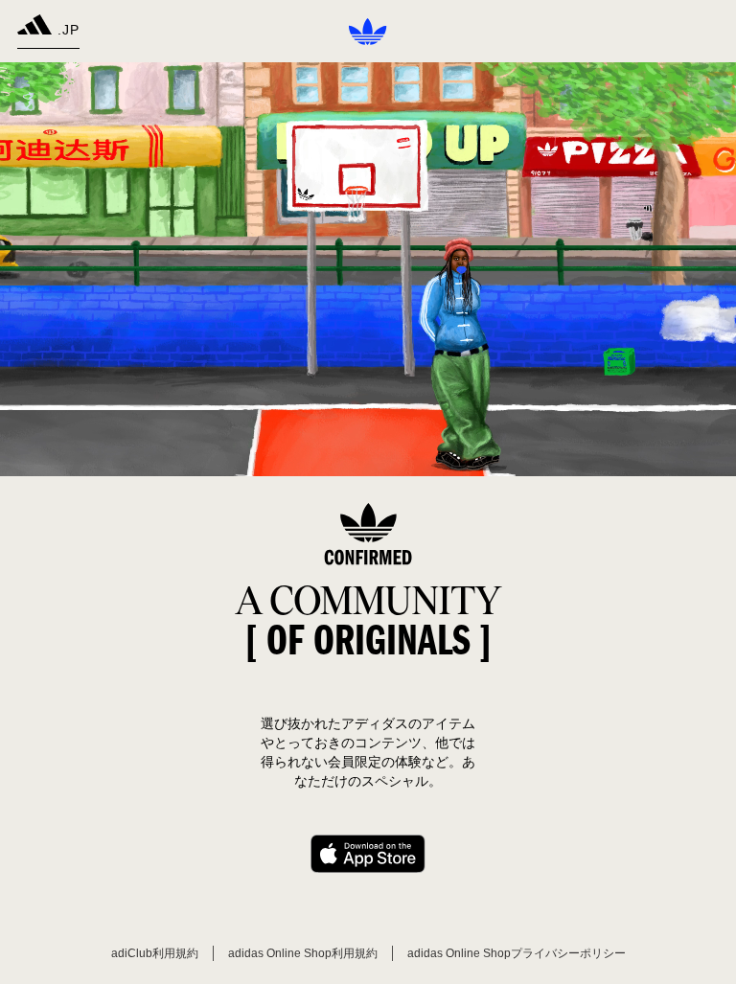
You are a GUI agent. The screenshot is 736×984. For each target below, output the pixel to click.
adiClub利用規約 (154, 953)
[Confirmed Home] (368, 31)
